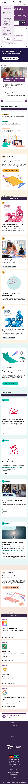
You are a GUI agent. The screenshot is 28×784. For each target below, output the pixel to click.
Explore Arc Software (10, 587)
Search (23, 22)
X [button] (11, 6)
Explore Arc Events (9, 383)
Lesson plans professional (14, 35)
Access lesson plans (9, 58)
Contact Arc (14, 728)
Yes (9, 717)
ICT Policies (14, 725)
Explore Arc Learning (10, 170)
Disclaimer (13, 733)
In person (8, 481)
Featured (4, 619)
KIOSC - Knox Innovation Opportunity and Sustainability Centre (14, 557)
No (14, 717)
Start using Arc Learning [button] (7, 38)
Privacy (13, 736)
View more (13, 198)
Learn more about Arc (13, 109)
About (12, 722)
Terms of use (14, 731)
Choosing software (11, 43)
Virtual (7, 400)
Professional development (13, 40)
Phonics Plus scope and (14, 37)
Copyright (13, 739)
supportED (5, 433)
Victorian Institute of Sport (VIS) (9, 515)
